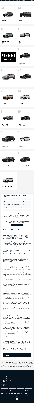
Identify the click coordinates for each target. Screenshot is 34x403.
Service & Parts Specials (12, 393)
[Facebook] (2, 386)
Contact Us (17, 225)
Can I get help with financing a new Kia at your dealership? (13, 207)
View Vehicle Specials (7, 355)
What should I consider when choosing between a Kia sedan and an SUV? (15, 204)
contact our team (12, 345)
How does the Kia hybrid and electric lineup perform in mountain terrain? (15, 201)
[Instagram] (4, 386)
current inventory (11, 250)
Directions (26, 393)
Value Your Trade (17, 354)
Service (10, 390)
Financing (19, 390)
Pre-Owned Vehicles (4, 393)
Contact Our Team (26, 354)
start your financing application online (18, 219)
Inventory (3, 390)
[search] (33, 3)
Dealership (27, 390)
